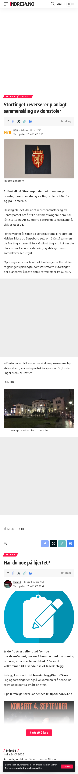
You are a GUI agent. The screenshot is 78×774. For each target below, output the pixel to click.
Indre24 (17, 582)
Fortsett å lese (39, 732)
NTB (15, 130)
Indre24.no (22, 4)
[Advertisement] (39, 50)
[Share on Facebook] (13, 121)
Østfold (25, 96)
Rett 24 (18, 224)
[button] (67, 767)
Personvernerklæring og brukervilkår (23, 768)
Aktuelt (11, 96)
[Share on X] (18, 121)
